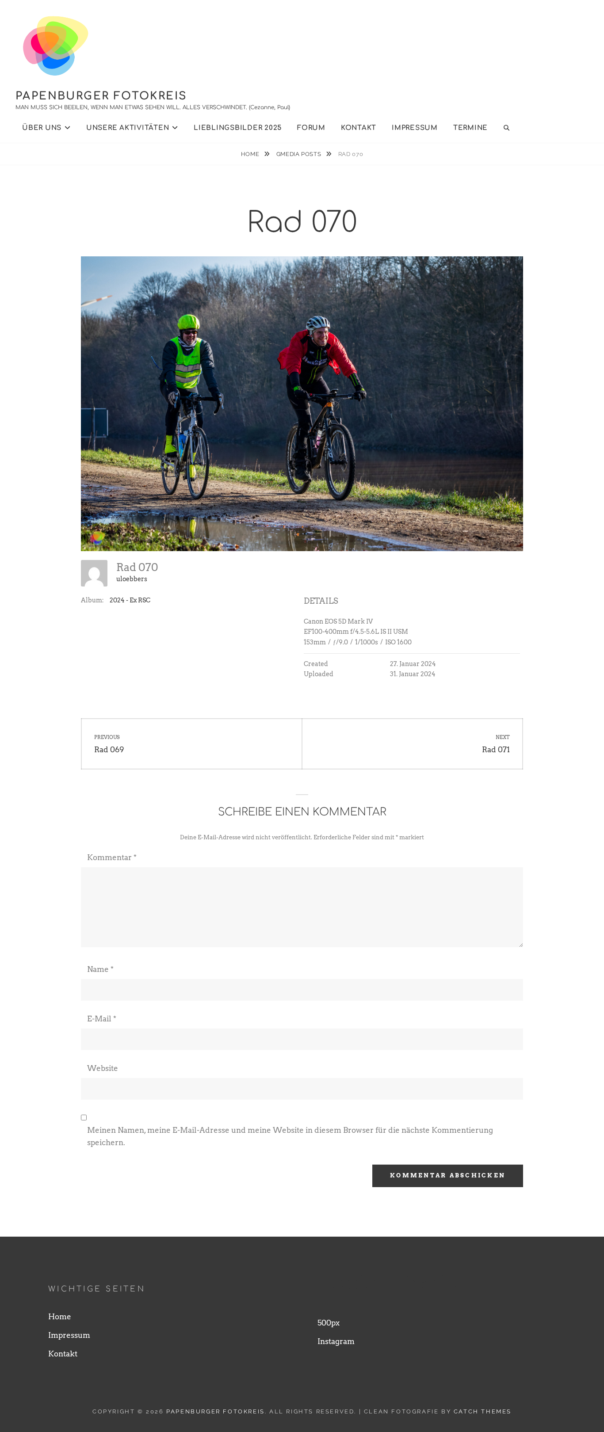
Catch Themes (483, 1411)
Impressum (415, 128)
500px (328, 1322)
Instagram (336, 1341)
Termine (470, 128)
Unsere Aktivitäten (127, 128)
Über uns (41, 128)
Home (251, 154)
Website (102, 1068)
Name (100, 969)
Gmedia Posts (299, 154)
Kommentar (112, 857)
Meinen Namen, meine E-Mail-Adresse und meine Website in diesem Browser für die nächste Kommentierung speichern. (290, 1136)
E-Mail (101, 1018)
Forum (311, 128)
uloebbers (131, 579)
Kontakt (358, 128)
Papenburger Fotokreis (101, 96)
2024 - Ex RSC (130, 600)
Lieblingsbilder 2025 (238, 128)
